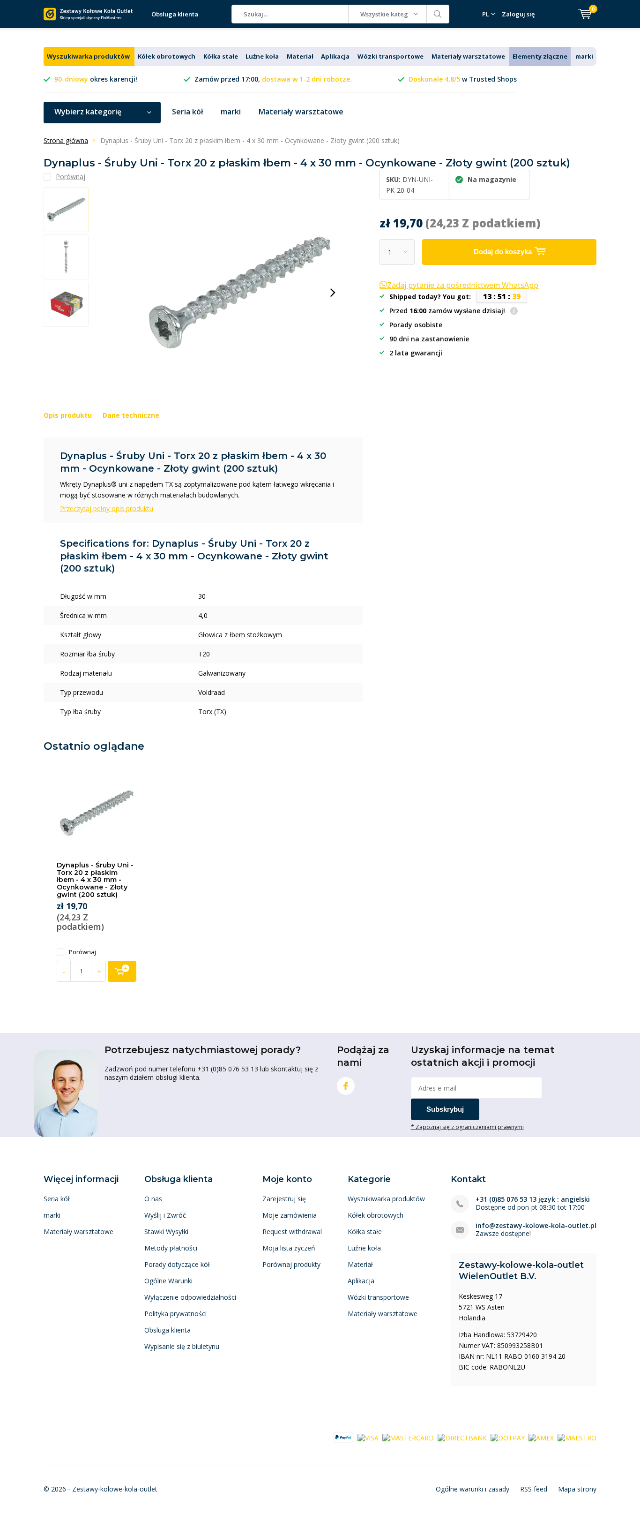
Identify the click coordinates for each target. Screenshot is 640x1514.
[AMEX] (541, 1436)
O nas (153, 1198)
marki (584, 56)
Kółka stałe (220, 56)
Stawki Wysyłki (166, 1231)
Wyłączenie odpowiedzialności (190, 1297)
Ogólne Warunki (168, 1280)
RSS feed (533, 1488)
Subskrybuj (445, 1109)
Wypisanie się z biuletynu (181, 1346)
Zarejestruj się (284, 1198)
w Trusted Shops (463, 79)
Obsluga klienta (167, 1330)
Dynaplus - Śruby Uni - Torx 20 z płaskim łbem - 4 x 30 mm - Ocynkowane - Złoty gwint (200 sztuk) (95, 880)
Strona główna (66, 140)
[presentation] (332, 292)
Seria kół (187, 111)
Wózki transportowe (390, 56)
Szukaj (438, 14)
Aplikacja (335, 56)
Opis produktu (68, 415)
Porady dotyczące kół (177, 1264)
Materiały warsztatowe (468, 56)
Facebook (346, 1086)
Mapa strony (577, 1488)
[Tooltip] (514, 311)
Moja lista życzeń (288, 1247)
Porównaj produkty (291, 1264)
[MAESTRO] (577, 1436)
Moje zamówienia (289, 1215)
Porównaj (82, 952)
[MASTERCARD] (408, 1436)
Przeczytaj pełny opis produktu (106, 508)
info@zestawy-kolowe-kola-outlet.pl (536, 1225)
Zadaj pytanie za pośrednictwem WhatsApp (462, 285)
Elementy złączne (540, 56)
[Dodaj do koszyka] (122, 971)
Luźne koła (262, 56)
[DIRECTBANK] (462, 1436)
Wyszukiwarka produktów (88, 56)
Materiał (300, 56)
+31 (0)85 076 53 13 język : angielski (533, 1199)
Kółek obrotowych (166, 56)
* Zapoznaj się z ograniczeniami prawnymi (467, 1126)
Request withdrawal (292, 1231)
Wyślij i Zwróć (165, 1215)
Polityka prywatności (175, 1313)
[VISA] (368, 1436)
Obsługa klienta (174, 14)
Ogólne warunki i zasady (472, 1488)
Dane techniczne (131, 415)
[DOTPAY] (508, 1436)
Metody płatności (170, 1247)
